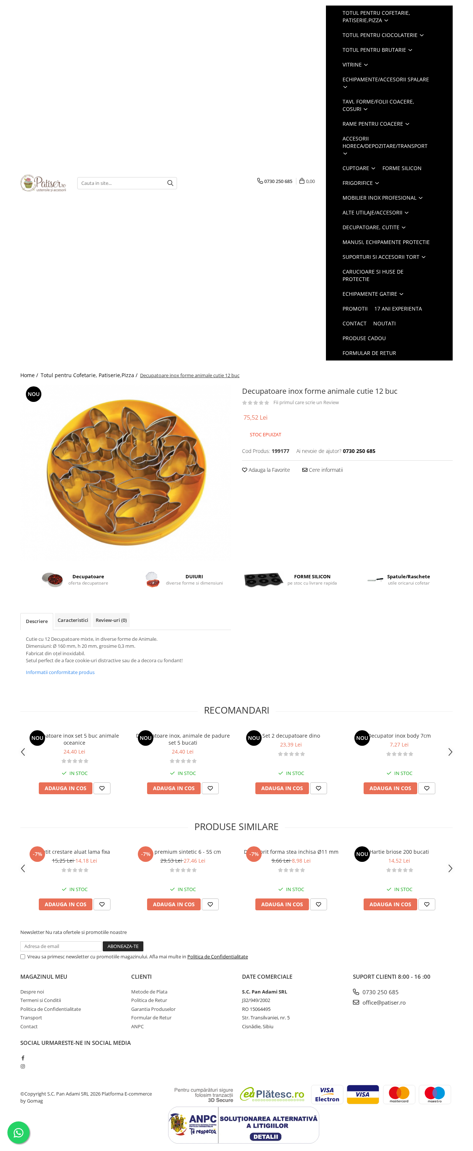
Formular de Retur (369, 352)
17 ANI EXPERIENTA (398, 308)
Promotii (355, 308)
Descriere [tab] (37, 621)
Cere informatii (325, 469)
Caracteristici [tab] (73, 620)
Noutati (384, 323)
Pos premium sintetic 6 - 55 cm (182, 851)
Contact (355, 323)
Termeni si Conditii (40, 1000)
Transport (31, 1017)
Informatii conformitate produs (60, 672)
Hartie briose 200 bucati (399, 851)
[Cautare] (170, 183)
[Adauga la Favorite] (101, 788)
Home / (30, 375)
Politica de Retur (149, 1000)
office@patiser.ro (383, 1002)
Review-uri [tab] (111, 620)
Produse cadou (364, 338)
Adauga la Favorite (268, 469)
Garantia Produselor (153, 1009)
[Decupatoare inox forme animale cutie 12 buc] (125, 473)
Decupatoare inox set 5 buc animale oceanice (74, 739)
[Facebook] (22, 1057)
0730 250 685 (380, 992)
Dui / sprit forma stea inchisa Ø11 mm (291, 851)
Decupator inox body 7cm (399, 735)
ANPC (137, 1026)
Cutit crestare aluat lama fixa (74, 851)
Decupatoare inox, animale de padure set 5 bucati (183, 739)
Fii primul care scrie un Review (306, 402)
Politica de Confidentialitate (217, 956)
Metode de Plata (149, 991)
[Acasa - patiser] (43, 183)
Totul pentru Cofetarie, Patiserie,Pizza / (90, 375)
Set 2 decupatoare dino (291, 735)
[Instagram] (22, 1066)
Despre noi (32, 991)
